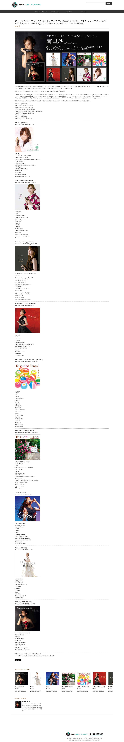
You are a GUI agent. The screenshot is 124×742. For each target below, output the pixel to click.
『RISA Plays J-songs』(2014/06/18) (24, 105)
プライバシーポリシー (78, 738)
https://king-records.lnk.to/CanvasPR (24, 549)
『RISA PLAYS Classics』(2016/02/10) (24, 113)
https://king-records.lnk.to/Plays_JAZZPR (25, 603)
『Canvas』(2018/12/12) (21, 117)
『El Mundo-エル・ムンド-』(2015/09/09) (25, 109)
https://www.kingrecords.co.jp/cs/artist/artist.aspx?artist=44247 (39, 655)
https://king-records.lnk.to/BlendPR (23, 494)
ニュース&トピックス (41, 11)
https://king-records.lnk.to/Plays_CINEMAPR (26, 244)
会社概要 (69, 738)
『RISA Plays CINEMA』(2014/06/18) (24, 107)
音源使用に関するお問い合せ (95, 738)
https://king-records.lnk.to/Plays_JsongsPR (25, 182)
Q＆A (86, 738)
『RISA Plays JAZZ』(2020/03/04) (23, 118)
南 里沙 (17, 26)
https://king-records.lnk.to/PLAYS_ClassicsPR (26, 432)
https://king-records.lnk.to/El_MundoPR (24, 305)
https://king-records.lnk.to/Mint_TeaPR (24, 124)
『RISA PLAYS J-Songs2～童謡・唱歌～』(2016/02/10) (29, 111)
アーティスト (83, 11)
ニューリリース (54, 11)
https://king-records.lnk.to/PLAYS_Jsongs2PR (26, 361)
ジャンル (69, 11)
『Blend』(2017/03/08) (20, 115)
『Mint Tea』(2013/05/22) (21, 103)
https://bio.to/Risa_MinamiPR (57, 91)
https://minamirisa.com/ (35, 654)
